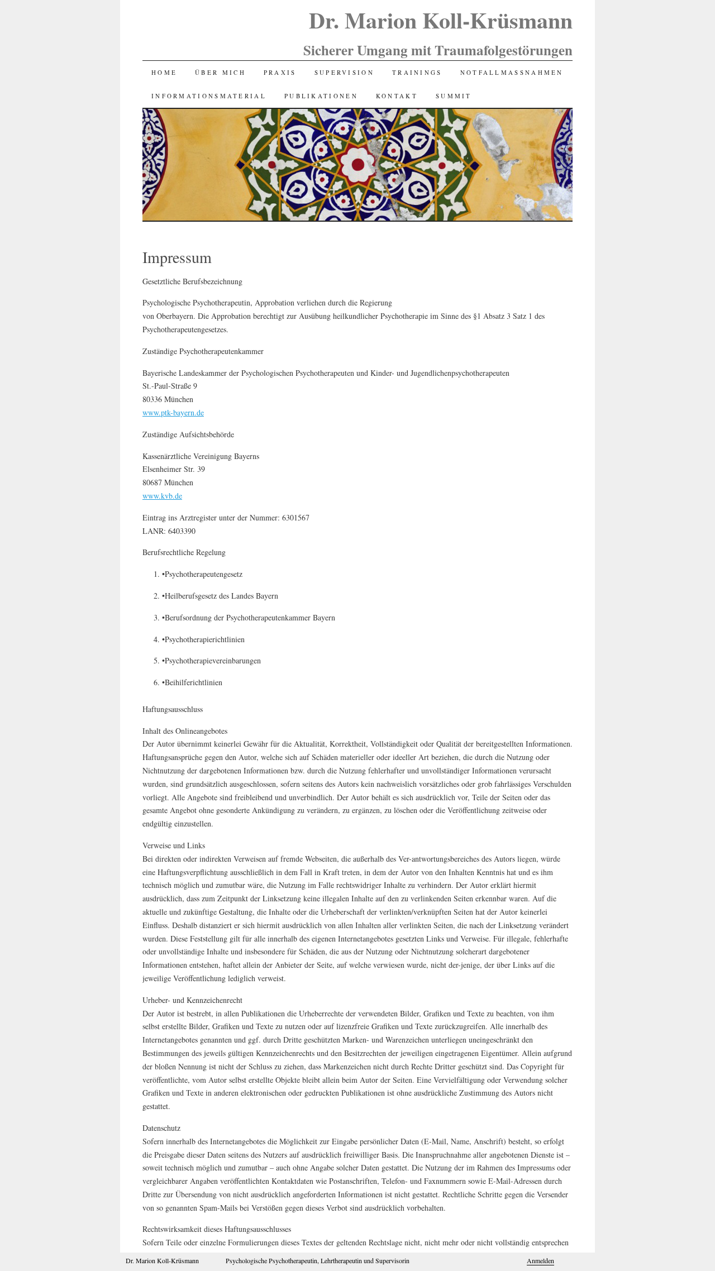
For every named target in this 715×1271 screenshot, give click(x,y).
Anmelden (540, 1260)
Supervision (344, 72)
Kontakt (397, 96)
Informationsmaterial (208, 96)
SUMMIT (454, 96)
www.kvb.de (162, 495)
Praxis (280, 72)
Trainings (417, 72)
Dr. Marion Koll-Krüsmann (441, 19)
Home (164, 72)
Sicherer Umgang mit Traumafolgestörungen (438, 50)
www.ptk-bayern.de (173, 412)
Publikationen (321, 96)
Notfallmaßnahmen (512, 72)
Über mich (220, 72)
